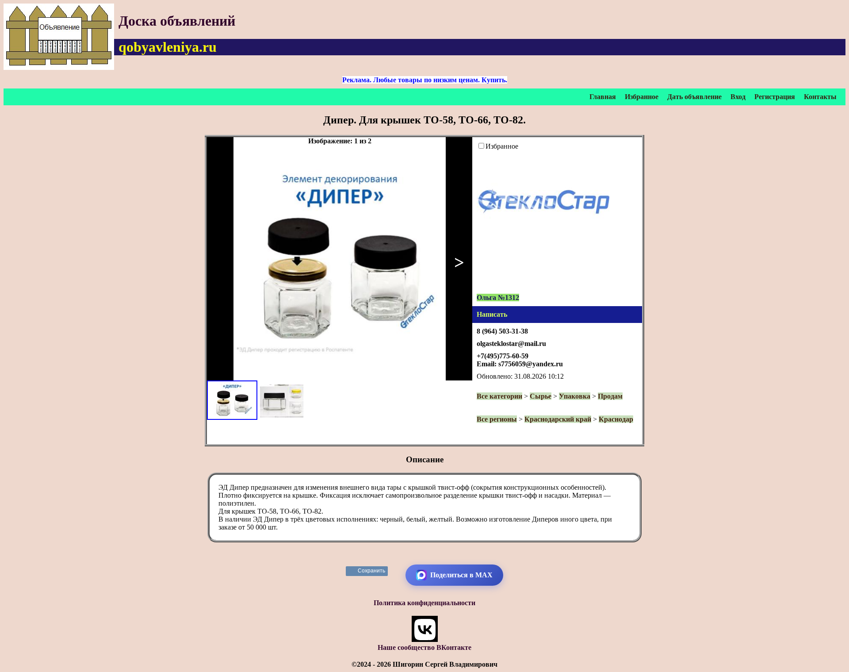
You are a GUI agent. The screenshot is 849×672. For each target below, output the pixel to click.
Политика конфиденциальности (424, 603)
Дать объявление (694, 96)
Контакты (820, 96)
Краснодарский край (557, 419)
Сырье (540, 396)
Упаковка (574, 396)
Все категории (499, 396)
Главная (602, 96)
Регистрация (774, 96)
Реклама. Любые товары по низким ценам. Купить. (424, 80)
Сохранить (372, 571)
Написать (492, 314)
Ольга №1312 (498, 297)
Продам (610, 396)
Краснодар (616, 419)
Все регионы (497, 419)
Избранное (641, 96)
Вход (738, 96)
